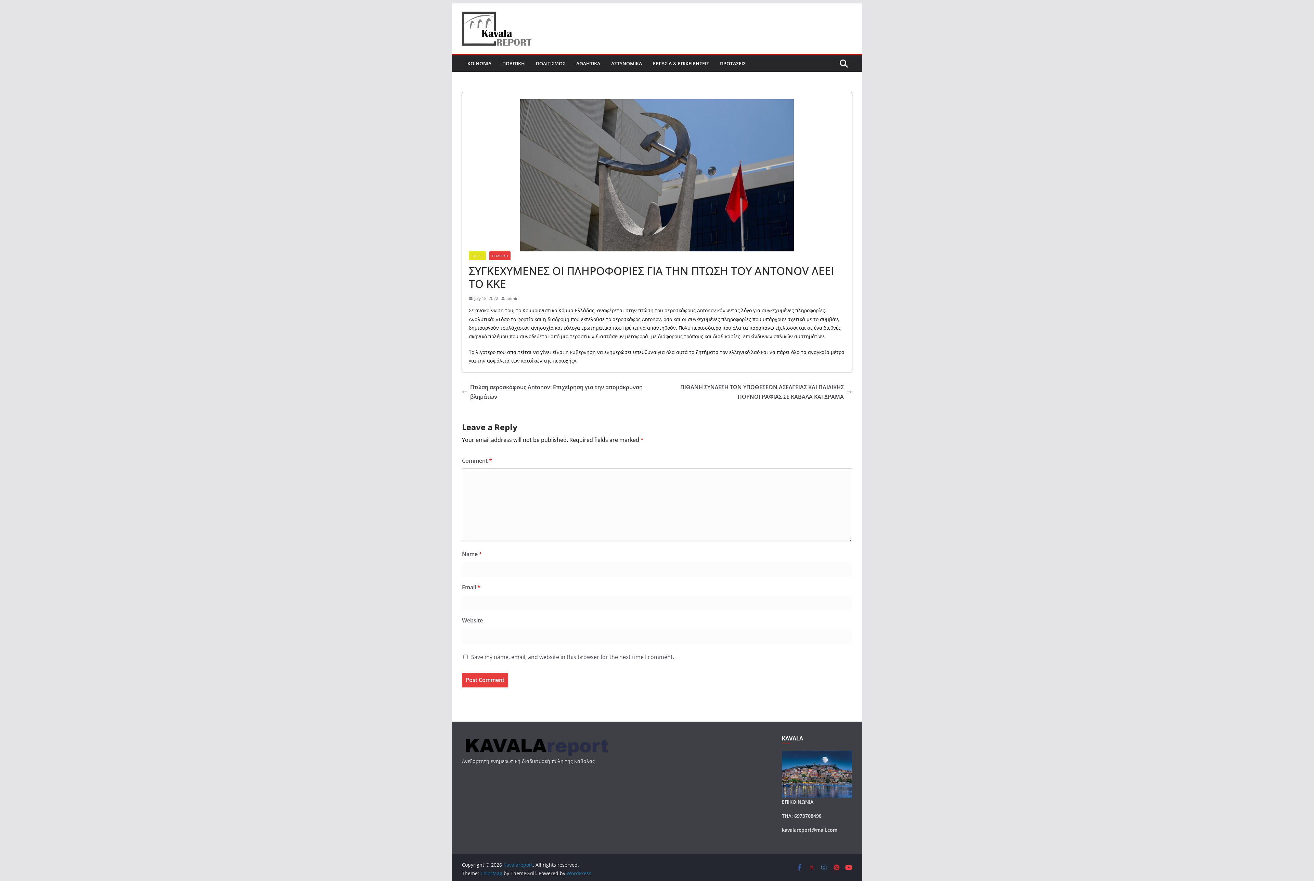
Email (471, 587)
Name (472, 554)
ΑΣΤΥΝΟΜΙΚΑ (626, 63)
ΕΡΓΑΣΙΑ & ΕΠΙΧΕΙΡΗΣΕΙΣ (681, 63)
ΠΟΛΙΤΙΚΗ (513, 63)
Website (472, 620)
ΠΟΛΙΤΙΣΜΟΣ (550, 63)
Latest (477, 255)
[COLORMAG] (536, 739)
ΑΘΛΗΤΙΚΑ (588, 63)
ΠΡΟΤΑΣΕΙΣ (733, 63)
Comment (477, 460)
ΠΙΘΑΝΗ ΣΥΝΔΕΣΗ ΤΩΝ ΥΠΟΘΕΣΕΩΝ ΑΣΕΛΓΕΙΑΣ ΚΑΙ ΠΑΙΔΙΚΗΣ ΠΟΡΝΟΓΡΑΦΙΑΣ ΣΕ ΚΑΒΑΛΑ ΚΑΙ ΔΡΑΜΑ (762, 392)
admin (512, 298)
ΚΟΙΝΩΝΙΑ (479, 63)
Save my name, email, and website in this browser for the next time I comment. (572, 657)
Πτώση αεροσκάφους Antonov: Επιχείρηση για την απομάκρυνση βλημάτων (556, 392)
